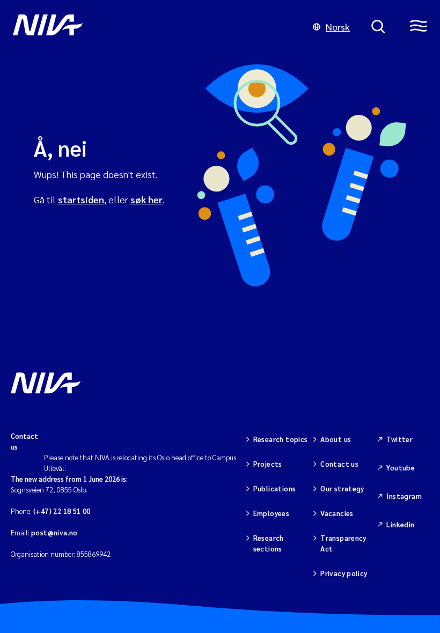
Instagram (404, 495)
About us (335, 439)
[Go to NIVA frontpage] (152, 26)
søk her (146, 199)
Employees (271, 513)
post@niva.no (54, 532)
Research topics (280, 439)
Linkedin (400, 524)
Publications (274, 488)
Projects (267, 463)
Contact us (339, 463)
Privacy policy (343, 573)
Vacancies (337, 513)
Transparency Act (343, 543)
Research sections (268, 543)
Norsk (338, 26)
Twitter (399, 439)
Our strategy (342, 488)
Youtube (400, 467)
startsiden (81, 199)
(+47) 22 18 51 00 (62, 511)
